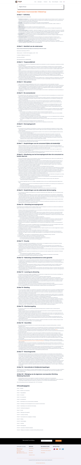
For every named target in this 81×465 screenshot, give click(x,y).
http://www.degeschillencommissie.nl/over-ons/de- (27, 340)
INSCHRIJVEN (58, 440)
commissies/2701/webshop (39, 340)
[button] (47, 1)
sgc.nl (56, 329)
